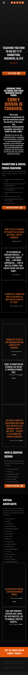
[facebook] (20, 3)
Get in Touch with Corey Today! (14, 652)
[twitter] (17, 3)
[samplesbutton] (14, 212)
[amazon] (14, 77)
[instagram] (15, 3)
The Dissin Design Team (10, 663)
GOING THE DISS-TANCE (13, 131)
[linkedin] (12, 3)
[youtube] (23, 3)
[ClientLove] (14, 488)
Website (14, 354)
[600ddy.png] (14, 66)
